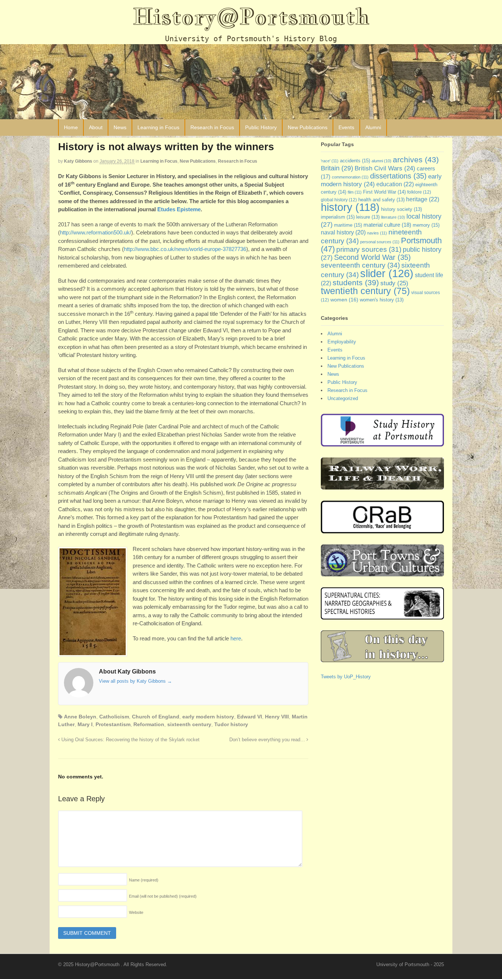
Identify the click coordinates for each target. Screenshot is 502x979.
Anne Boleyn (80, 717)
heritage (422, 199)
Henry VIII (277, 717)
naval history (343, 232)
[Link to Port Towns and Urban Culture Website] (382, 573)
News (120, 127)
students (356, 282)
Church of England (155, 717)
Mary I (85, 724)
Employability (341, 341)
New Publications (307, 127)
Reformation (148, 724)
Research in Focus (212, 127)
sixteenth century (189, 724)
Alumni (373, 127)
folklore (419, 192)
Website (136, 912)
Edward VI (249, 717)
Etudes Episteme (179, 209)
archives (416, 159)
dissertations (398, 176)
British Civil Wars (385, 168)
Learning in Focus (158, 127)
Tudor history (231, 724)
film (355, 192)
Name (143, 880)
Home (71, 127)
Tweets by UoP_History (346, 676)
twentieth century (365, 291)
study (394, 283)
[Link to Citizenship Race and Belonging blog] (382, 530)
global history (339, 199)
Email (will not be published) (163, 896)
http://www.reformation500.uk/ (95, 232)
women (344, 300)
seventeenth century (360, 265)
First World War (384, 192)
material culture (387, 225)
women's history (382, 300)
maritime (348, 225)
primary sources (368, 249)
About (96, 127)
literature (393, 217)
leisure (368, 217)
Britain (337, 168)
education (395, 184)
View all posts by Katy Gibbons (135, 681)
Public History (261, 127)
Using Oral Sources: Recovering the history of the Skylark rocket (130, 739)
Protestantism (113, 724)
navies (377, 233)
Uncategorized (342, 398)
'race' (329, 161)
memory (426, 225)
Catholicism (114, 717)
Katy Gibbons (78, 161)
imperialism (338, 217)
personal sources (379, 242)
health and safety (381, 199)
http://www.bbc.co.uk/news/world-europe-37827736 (185, 249)
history (350, 207)
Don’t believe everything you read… (267, 739)
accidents (355, 160)
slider (386, 273)
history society (401, 209)
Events (346, 127)
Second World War (372, 257)
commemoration (350, 177)
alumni (381, 161)
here (235, 638)
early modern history (208, 717)
